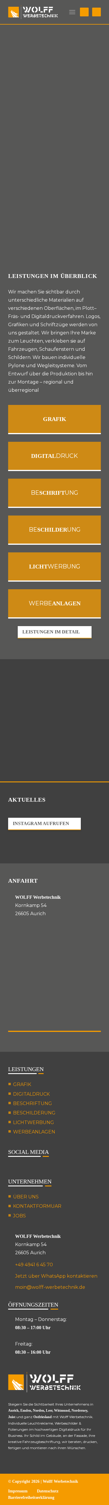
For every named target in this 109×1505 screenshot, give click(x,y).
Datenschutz (47, 1491)
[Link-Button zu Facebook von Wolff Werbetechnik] (25, 1167)
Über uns (26, 1197)
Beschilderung (34, 1113)
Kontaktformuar (37, 1206)
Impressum (18, 1491)
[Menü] (72, 12)
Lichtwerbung (33, 1122)
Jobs (19, 1216)
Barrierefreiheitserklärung (31, 1497)
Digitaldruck (31, 1094)
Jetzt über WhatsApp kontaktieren (56, 1276)
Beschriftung (32, 1103)
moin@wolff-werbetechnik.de (50, 1287)
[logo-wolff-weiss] (33, 12)
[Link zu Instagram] (84, 12)
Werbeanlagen (34, 1132)
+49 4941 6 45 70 (34, 1264)
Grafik (22, 1084)
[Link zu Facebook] (96, 12)
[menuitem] (72, 12)
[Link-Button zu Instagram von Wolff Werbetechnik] (11, 1167)
